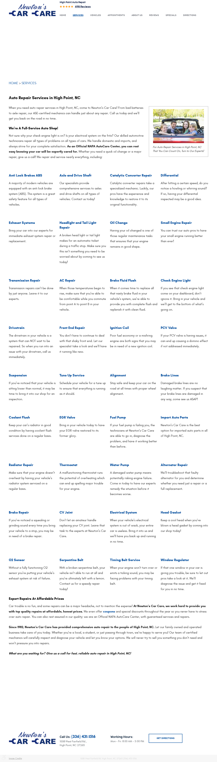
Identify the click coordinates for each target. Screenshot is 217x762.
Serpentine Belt (71, 560)
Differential (169, 175)
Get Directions (165, 738)
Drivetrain (16, 328)
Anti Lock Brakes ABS (25, 175)
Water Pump (119, 465)
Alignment (118, 375)
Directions (189, 15)
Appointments (116, 15)
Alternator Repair (174, 465)
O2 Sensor (17, 560)
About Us (137, 15)
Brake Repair (19, 512)
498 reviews (83, 6)
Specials (171, 15)
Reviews (154, 15)
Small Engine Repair (176, 223)
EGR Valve (67, 417)
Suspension (18, 375)
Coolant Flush (19, 417)
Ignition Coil (119, 328)
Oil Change (118, 223)
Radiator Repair (21, 465)
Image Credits (15, 758)
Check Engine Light (176, 280)
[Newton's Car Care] (32, 10)
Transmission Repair (24, 280)
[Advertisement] (108, 48)
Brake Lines (170, 375)
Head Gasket (171, 512)
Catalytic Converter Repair (131, 175)
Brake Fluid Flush (123, 280)
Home (63, 15)
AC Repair (67, 280)
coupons (109, 611)
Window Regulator (175, 560)
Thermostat (68, 465)
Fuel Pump (118, 417)
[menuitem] (63, 15)
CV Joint (66, 512)
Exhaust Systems (22, 223)
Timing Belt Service (125, 560)
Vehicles (95, 15)
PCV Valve (169, 328)
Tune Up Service (72, 375)
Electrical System (123, 512)
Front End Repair (72, 328)
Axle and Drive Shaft (75, 175)
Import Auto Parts (174, 417)
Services (78, 15)
